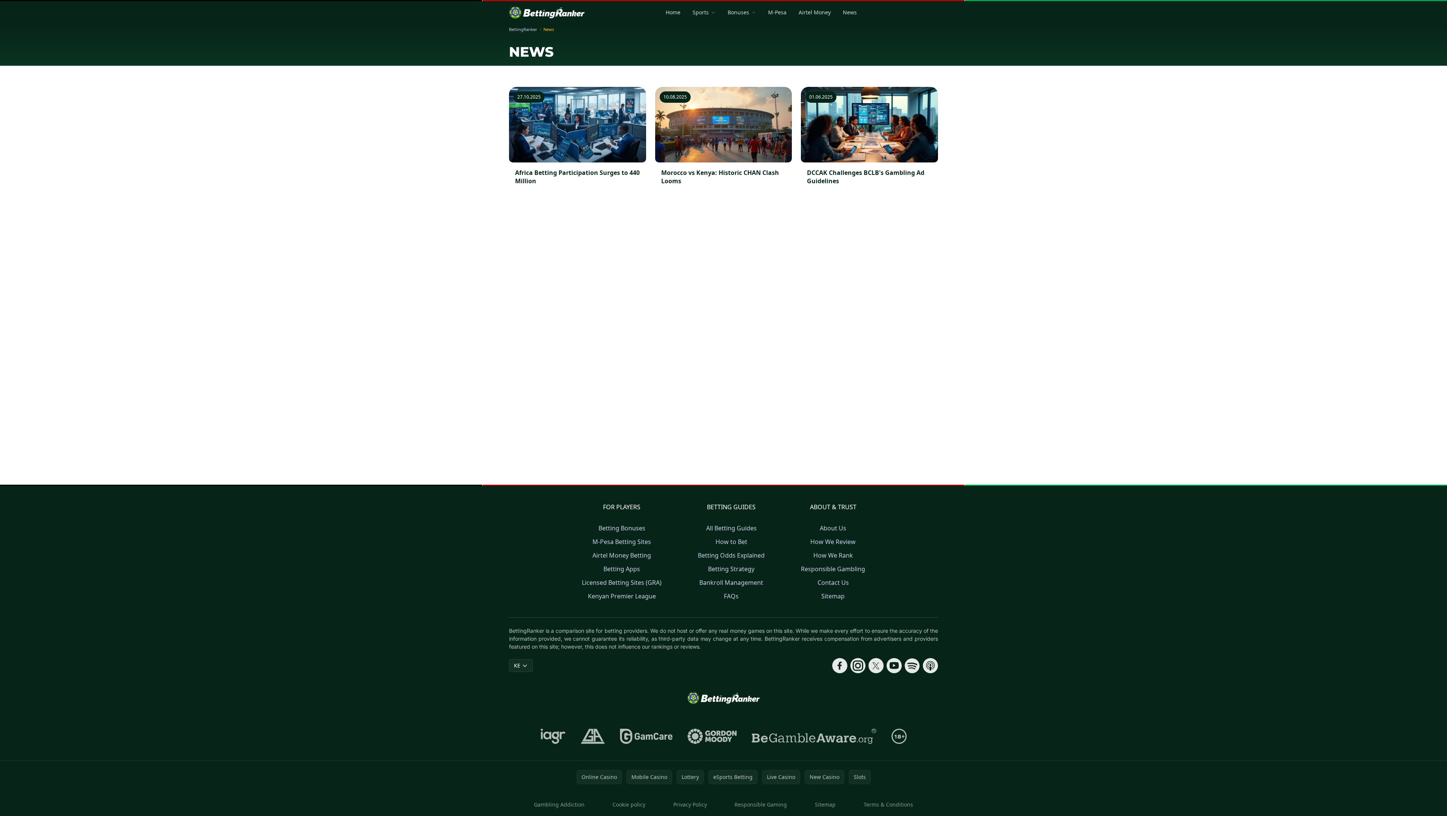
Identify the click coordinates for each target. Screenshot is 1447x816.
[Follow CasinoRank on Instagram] (857, 665)
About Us (833, 528)
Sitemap (833, 596)
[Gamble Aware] (814, 736)
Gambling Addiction (559, 804)
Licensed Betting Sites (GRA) (622, 582)
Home (673, 12)
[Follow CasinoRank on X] (876, 665)
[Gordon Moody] (712, 736)
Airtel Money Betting (621, 555)
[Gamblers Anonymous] (593, 736)
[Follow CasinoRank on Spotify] (912, 665)
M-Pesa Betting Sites (621, 542)
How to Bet (731, 542)
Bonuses (738, 12)
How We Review (833, 542)
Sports (701, 12)
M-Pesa (777, 12)
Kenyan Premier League (622, 596)
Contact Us (833, 582)
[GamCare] (646, 736)
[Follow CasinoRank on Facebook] (839, 665)
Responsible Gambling (833, 569)
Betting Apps (621, 569)
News (850, 12)
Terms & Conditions (888, 804)
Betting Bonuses (622, 528)
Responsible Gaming (760, 804)
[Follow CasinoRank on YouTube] (894, 665)
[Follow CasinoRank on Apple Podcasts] (930, 665)
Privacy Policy (690, 804)
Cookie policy (628, 804)
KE (517, 665)
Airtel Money (815, 12)
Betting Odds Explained (731, 555)
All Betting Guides (731, 528)
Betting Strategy (731, 569)
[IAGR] (553, 736)
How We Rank (833, 555)
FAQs (731, 596)
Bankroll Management (731, 582)
